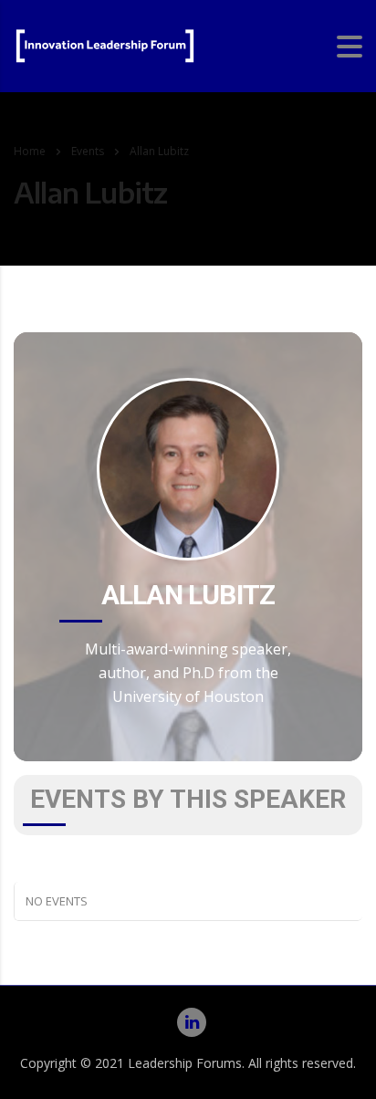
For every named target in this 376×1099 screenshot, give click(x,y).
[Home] (105, 44)
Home (30, 151)
